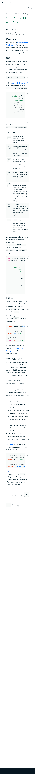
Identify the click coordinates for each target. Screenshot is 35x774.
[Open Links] (32, 2)
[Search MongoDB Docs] (28, 8)
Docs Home (9, 14)
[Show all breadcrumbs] (16, 13)
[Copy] (27, 77)
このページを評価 (11, 29)
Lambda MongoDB (25, 14)
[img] (7, 33)
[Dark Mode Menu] (31, 8)
